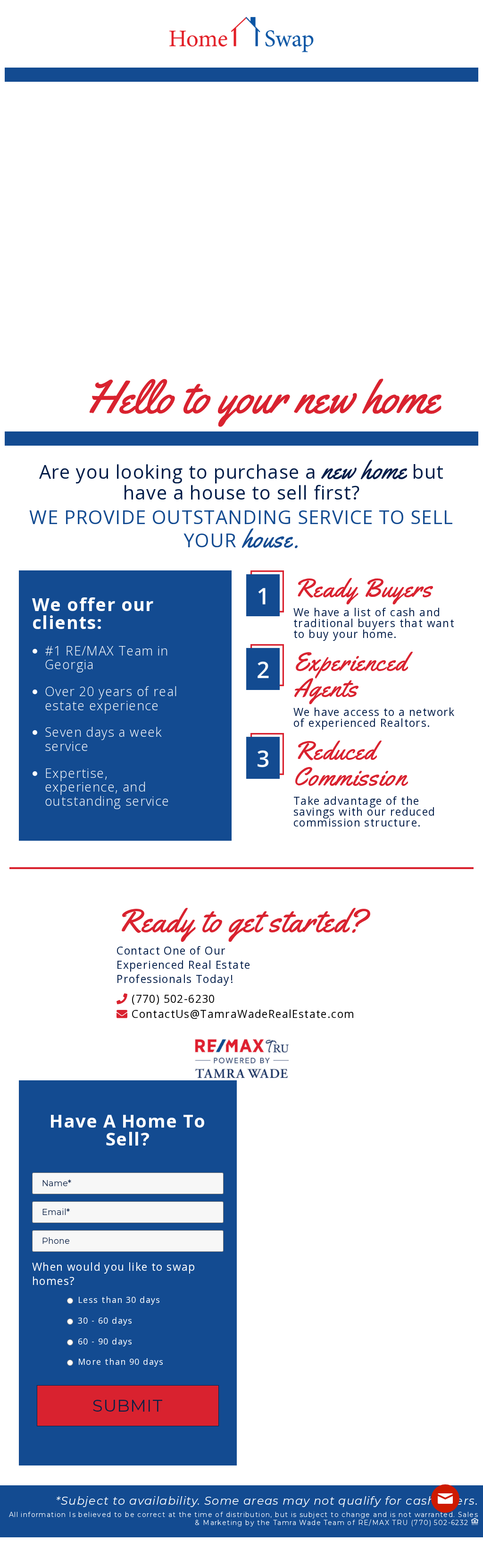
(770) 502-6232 (440, 1522)
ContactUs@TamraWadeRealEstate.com (241, 1013)
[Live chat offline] (445, 1498)
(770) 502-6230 (171, 998)
